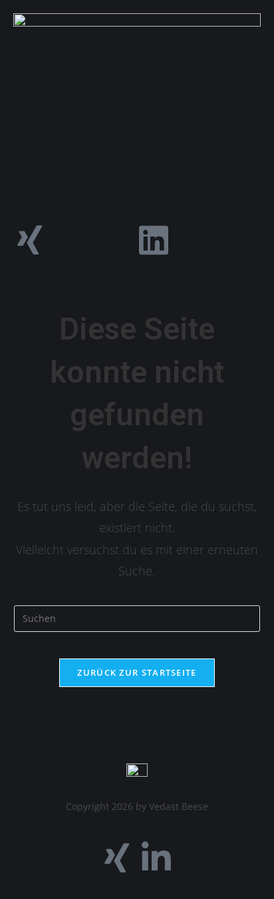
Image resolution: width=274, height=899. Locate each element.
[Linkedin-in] (156, 857)
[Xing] (30, 239)
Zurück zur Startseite (136, 672)
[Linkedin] (153, 239)
